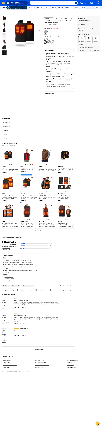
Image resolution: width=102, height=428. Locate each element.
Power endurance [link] (9, 277)
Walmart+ (83, 7)
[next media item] (39, 31)
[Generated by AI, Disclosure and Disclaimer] (73, 89)
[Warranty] (73, 135)
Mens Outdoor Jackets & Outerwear (42, 365)
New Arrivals (60, 7)
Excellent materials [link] (9, 262)
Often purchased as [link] (9, 270)
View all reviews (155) (38, 349)
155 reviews (14, 244)
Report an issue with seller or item (87, 47)
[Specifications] (73, 127)
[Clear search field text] (72, 3)
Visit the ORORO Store (48, 17)
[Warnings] (73, 139)
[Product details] (73, 123)
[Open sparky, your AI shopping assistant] (98, 424)
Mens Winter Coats (39, 367)
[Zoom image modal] (39, 24)
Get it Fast (47, 7)
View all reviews (6, 249)
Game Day (77, 7)
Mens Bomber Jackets (71, 367)
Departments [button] (5, 7)
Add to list (84, 50)
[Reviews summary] (52, 24)
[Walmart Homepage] (3, 3)
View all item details (50, 88)
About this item (6, 118)
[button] (83, 3)
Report (28, 307)
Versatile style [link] (8, 264)
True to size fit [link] (8, 260)
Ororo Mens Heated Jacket (40, 362)
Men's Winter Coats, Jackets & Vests (10, 365)
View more (37, 230)
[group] (50, 24)
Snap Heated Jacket (71, 362)
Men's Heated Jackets (39, 360)
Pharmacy (53, 7)
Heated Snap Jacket (7, 362)
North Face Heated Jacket (72, 360)
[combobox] (54, 3)
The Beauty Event (69, 7)
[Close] (26, 7)
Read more (16, 321)
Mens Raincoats (70, 365)
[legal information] (89, 20)
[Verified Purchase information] (27, 298)
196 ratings (55, 24)
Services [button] (14, 7)
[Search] (76, 3)
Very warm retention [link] (9, 266)
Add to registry (95, 50)
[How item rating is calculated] (15, 246)
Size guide (60, 36)
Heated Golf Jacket (7, 360)
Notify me (81, 30)
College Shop (40, 7)
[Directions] (73, 131)
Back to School (32, 7)
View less (34, 280)
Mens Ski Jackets (6, 367)
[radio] (45, 32)
